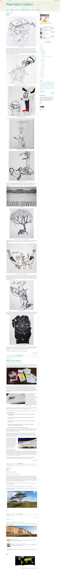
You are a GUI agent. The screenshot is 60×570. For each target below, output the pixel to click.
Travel (16, 9)
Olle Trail (52, 84)
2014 (41, 71)
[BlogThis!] (19, 355)
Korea (25, 464)
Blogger (37, 568)
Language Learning (33, 464)
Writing (48, 88)
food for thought (42, 89)
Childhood (53, 81)
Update (7, 470)
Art (8, 356)
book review (52, 88)
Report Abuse (42, 109)
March (43, 65)
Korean (27, 464)
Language (29, 464)
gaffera (31, 568)
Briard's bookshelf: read (47, 27)
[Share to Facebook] (21, 355)
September (43, 59)
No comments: (14, 355)
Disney (46, 82)
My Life (9, 515)
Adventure (41, 81)
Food (53, 82)
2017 (41, 49)
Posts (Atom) (11, 519)
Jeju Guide (46, 83)
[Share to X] (20, 355)
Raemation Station (19, 4)
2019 (41, 46)
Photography (42, 85)
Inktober (8, 14)
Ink (18, 356)
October (43, 54)
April (42, 64)
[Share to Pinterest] (21, 355)
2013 (41, 72)
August (43, 60)
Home (7, 9)
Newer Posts (8, 517)
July (42, 62)
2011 (41, 75)
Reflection (45, 85)
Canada (47, 81)
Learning (7, 465)
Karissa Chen (44, 36)
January (43, 68)
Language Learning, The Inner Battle (13, 360)
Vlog (33, 9)
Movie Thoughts (45, 84)
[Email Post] (16, 355)
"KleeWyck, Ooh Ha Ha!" (14, 539)
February (43, 67)
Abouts (12, 9)
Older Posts (35, 517)
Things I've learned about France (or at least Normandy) (15, 522)
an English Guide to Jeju (25, 9)
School (11, 515)
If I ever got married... (10, 548)
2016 (41, 50)
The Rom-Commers (44, 28)
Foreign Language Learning (20, 464)
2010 (41, 76)
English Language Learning (14, 464)
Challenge (11, 356)
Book (44, 81)
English (9, 464)
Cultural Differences (42, 82)
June (42, 63)
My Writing (38, 9)
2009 (41, 77)
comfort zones (14, 356)
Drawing (17, 356)
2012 (41, 73)
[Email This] (18, 355)
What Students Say (44, 88)
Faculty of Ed (49, 82)
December (43, 51)
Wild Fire (43, 32)
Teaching (10, 465)
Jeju (43, 83)
